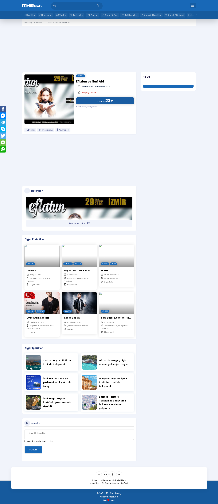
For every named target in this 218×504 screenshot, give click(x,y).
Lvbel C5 (31, 270)
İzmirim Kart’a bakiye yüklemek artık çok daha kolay (57, 382)
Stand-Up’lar (111, 15)
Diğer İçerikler (33, 348)
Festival (68, 264)
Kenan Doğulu (72, 317)
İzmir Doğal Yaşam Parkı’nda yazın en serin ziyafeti (57, 402)
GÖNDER (33, 449)
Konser (80, 76)
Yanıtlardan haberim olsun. (40, 441)
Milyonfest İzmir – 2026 (77, 270)
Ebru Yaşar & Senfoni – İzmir (117, 317)
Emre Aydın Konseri (38, 317)
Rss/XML (124, 483)
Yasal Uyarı (95, 483)
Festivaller (78, 15)
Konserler (47, 15)
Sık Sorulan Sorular (110, 483)
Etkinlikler (30, 15)
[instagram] (99, 474)
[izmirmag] (32, 5)
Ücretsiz (40, 311)
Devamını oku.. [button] (78, 223)
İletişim (95, 480)
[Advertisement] (109, 47)
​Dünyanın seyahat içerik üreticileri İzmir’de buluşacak (113, 382)
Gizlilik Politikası (119, 480)
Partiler (94, 15)
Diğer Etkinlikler (34, 239)
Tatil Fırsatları (131, 15)
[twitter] (119, 474)
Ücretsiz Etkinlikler (152, 15)
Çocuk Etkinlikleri (176, 15)
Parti (114, 264)
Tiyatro (62, 15)
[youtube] (106, 474)
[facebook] (112, 474)
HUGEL (104, 270)
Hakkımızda (105, 480)
